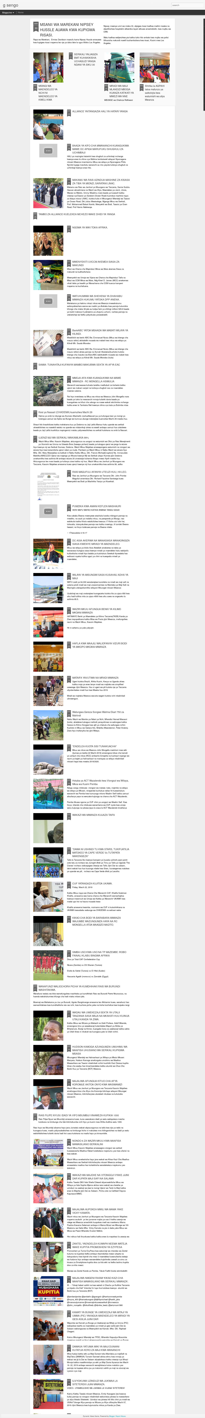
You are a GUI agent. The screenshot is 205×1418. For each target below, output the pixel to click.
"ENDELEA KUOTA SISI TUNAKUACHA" (94, 746)
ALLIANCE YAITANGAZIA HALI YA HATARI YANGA (100, 111)
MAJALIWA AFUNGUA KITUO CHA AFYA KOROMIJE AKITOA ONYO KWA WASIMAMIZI (97, 1082)
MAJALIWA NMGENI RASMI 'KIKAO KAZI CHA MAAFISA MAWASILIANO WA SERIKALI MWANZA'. (100, 1279)
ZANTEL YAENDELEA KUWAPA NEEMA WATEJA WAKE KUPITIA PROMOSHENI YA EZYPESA (99, 1245)
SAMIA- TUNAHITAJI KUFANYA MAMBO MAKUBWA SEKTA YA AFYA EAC (79, 364)
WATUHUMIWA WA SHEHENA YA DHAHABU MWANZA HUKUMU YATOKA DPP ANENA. (97, 297)
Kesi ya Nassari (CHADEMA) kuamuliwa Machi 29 (65, 412)
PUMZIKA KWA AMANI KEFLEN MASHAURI (96, 506)
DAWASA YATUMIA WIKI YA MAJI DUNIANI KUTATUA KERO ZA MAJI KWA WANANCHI (96, 1348)
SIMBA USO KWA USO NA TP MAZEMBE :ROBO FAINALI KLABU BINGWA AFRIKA (99, 953)
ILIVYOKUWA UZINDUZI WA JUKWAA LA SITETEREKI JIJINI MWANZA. (95, 1382)
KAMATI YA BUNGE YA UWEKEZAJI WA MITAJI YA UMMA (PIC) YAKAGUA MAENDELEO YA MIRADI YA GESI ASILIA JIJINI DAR (101, 1315)
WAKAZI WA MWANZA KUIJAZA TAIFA (93, 815)
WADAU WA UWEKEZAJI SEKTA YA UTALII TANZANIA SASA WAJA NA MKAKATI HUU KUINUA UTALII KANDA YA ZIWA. (100, 1016)
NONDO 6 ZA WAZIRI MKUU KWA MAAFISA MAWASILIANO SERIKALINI (96, 1142)
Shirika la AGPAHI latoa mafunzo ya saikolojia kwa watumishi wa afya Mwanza (155, 92)
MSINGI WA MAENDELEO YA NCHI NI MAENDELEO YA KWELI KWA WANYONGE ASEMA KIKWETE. (50, 96)
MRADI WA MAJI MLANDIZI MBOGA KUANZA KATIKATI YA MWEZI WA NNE (122, 91)
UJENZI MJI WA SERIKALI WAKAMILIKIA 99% (64, 437)
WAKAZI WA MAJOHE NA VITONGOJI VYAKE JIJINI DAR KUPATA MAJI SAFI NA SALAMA (100, 1176)
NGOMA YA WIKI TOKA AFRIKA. (90, 227)
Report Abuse (121, 1416)
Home (21, 12)
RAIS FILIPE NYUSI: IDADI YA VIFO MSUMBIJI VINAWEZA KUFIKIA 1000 (79, 1115)
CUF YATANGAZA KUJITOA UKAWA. (92, 883)
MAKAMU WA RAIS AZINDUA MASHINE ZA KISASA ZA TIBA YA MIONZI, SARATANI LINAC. (101, 181)
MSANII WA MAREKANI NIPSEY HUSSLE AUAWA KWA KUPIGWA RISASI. (67, 29)
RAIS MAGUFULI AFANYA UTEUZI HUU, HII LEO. (99, 472)
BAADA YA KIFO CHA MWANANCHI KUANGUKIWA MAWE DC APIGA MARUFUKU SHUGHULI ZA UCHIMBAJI (100, 149)
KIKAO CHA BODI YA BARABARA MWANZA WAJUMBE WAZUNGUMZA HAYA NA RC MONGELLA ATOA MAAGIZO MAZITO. (96, 921)
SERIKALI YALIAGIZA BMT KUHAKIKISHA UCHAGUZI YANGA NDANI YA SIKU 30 (86, 59)
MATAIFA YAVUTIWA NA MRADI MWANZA (95, 677)
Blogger (112, 1416)
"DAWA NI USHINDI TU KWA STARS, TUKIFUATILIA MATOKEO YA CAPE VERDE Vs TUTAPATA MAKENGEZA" (100, 852)
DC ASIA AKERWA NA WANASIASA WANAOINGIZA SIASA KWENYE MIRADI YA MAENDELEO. (101, 542)
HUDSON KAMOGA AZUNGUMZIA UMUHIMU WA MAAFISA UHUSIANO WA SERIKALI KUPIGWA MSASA (99, 1050)
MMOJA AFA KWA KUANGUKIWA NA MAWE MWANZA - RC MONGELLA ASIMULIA (96, 379)
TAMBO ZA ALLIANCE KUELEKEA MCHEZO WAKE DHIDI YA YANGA (77, 214)
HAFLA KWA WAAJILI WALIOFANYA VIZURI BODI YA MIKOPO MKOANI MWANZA (99, 645)
